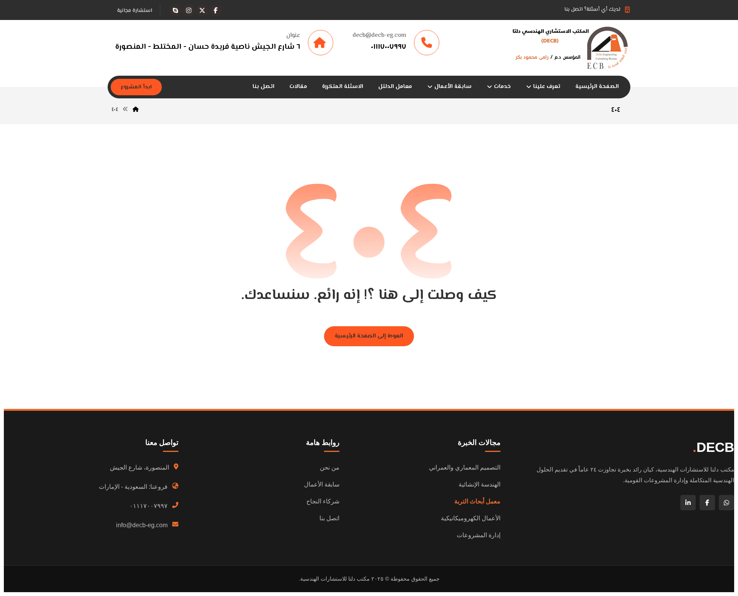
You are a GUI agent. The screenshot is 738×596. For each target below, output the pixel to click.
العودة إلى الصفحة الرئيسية (369, 336)
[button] (215, 10)
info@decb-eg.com (142, 525)
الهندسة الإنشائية (479, 484)
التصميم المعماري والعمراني (464, 467)
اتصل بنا (329, 518)
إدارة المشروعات (478, 535)
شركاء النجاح (322, 501)
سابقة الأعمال (321, 484)
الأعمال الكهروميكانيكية (470, 518)
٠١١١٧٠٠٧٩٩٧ (149, 506)
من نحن (329, 467)
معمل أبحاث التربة (477, 501)
